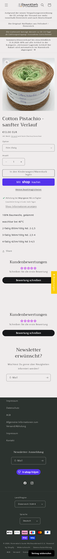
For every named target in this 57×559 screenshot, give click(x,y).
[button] (6, 5)
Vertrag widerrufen (41, 553)
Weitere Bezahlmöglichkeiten (28, 190)
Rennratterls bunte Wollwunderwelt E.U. (28, 543)
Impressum (12, 401)
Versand (14, 136)
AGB (8, 415)
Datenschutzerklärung (42, 547)
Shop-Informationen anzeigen (21, 206)
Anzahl (5, 155)
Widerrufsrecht (23, 547)
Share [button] (9, 251)
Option (5, 141)
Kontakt (10, 440)
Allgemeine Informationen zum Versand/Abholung (22, 424)
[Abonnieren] (47, 377)
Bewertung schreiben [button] (28, 280)
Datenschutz (12, 408)
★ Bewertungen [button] (54, 282)
